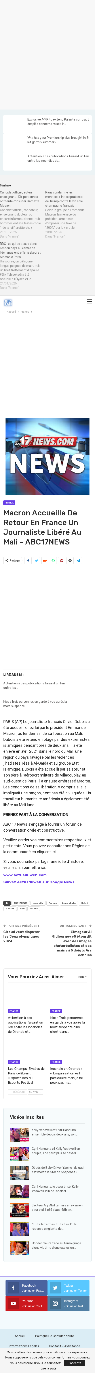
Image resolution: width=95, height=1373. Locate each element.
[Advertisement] (47, 54)
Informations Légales (24, 1346)
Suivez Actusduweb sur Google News (38, 882)
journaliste (69, 903)
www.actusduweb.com (25, 875)
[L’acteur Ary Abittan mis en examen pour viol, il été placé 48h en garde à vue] (19, 1210)
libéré (84, 903)
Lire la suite (49, 1368)
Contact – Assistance (64, 1346)
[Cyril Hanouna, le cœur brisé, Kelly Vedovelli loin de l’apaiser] (19, 1192)
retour (34, 908)
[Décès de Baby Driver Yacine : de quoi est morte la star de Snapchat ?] (19, 1173)
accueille (38, 903)
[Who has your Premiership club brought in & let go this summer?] (15, 143)
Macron (10, 908)
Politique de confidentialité (54, 1336)
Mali (22, 908)
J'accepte (74, 1363)
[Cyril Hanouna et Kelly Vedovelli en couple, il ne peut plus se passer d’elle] (19, 1154)
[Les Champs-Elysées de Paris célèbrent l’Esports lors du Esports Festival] (26, 1051)
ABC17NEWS (21, 903)
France (9, 503)
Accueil (20, 1336)
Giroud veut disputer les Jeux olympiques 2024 (21, 936)
